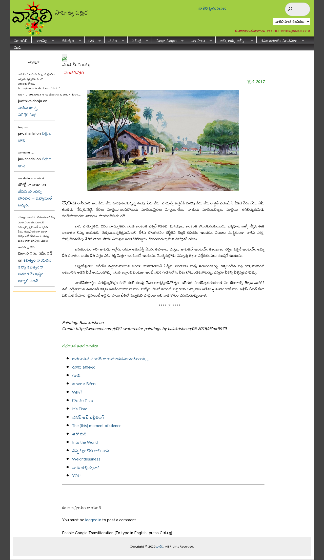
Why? (77, 392)
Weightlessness (86, 459)
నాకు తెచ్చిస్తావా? (85, 467)
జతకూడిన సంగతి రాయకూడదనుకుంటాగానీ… (111, 358)
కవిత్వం (66, 39)
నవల (111, 39)
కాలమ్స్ (39, 39)
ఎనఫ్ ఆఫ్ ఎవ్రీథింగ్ (88, 417)
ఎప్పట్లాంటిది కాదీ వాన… (93, 450)
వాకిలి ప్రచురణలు (212, 8)
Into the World (85, 442)
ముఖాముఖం (164, 39)
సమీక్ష (134, 39)
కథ (89, 39)
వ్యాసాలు (196, 39)
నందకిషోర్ (74, 72)
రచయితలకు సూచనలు (277, 39)
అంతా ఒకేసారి (84, 383)
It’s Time (79, 408)
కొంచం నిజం (82, 400)
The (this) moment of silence (97, 425)
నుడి (17, 46)
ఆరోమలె (79, 434)
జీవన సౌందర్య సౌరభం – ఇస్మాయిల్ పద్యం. (35, 198)
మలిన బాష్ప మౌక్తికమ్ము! (28, 111)
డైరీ (64, 58)
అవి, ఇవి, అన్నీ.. (231, 39)
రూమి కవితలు (83, 367)
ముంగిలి (21, 39)
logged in (93, 519)
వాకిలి (159, 546)
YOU (76, 475)
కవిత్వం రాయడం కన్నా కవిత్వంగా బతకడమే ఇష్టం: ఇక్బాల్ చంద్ (34, 270)
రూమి (77, 375)
